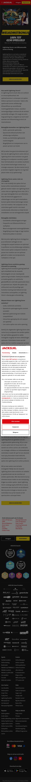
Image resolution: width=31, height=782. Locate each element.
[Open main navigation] (2, 2)
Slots (17, 685)
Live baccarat (5, 703)
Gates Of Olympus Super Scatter (21, 522)
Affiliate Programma (21, 731)
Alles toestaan (15, 421)
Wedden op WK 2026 (7, 672)
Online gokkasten (20, 665)
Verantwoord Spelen (21, 726)
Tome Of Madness (7, 523)
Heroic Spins (5, 525)
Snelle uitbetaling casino (8, 718)
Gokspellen (4, 728)
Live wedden (4, 675)
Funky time (4, 695)
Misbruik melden (6, 680)
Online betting (5, 662)
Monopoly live (5, 700)
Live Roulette (5, 688)
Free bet (3, 678)
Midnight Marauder (21, 520)
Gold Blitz (4, 529)
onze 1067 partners (12, 359)
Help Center (19, 713)
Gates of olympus (21, 690)
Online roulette (20, 662)
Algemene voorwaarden (22, 718)
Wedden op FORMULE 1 (8, 667)
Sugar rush (19, 693)
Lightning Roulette (6, 698)
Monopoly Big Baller (7, 705)
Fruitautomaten (20, 672)
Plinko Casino (19, 705)
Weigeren (15, 432)
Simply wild (19, 695)
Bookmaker (4, 665)
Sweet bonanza (20, 688)
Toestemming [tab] (6, 352)
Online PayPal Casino (7, 721)
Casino (18, 657)
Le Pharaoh (19, 527)
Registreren (26, 2)
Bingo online (19, 675)
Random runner (20, 698)
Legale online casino (7, 723)
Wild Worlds (19, 529)
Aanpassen (15, 427)
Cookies (18, 723)
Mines (3, 527)
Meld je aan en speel (15, 79)
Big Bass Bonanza (20, 700)
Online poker (5, 690)
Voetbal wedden (6, 660)
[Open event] (15, 745)
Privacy (18, 716)
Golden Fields (6, 530)
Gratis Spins (4, 716)
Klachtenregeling (20, 728)
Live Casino (4, 685)
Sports (3, 657)
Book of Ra (19, 703)
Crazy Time (4, 693)
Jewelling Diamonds (21, 525)
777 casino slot (20, 680)
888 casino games (21, 678)
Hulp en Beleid (20, 711)
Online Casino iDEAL (7, 726)
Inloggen (18, 2)
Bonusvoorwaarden (21, 721)
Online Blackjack (20, 660)
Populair (4, 711)
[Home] (8, 3)
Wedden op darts (6, 670)
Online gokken (5, 713)
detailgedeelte (6, 398)
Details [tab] (14, 352)
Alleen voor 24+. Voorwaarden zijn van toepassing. (15, 43)
